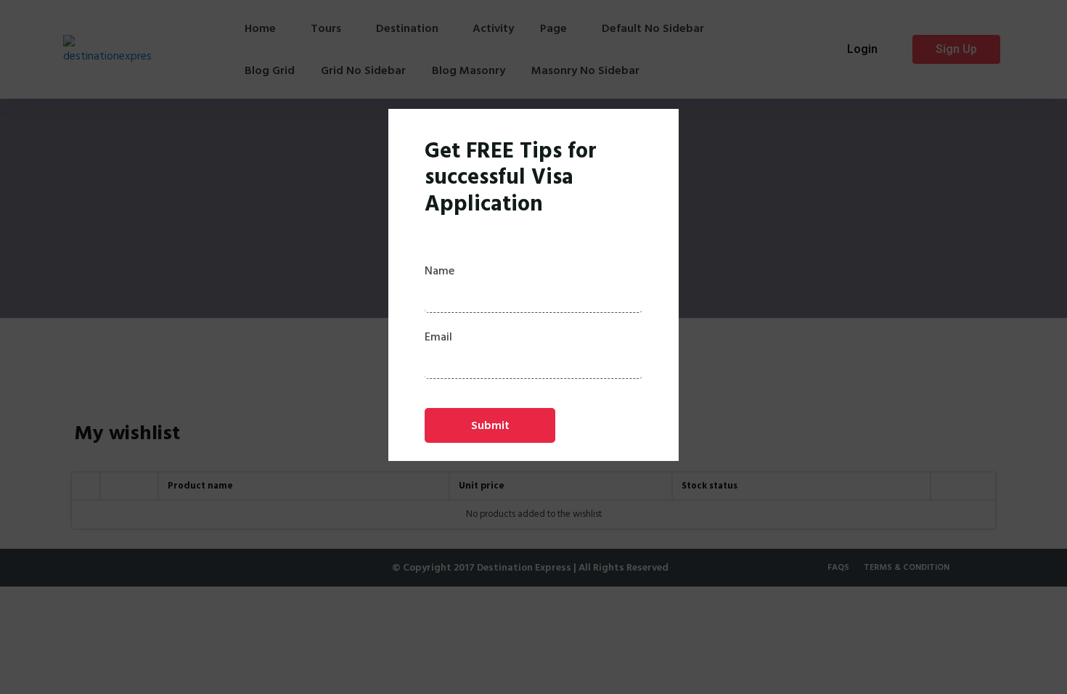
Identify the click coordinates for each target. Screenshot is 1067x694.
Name (439, 270)
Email (438, 336)
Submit (490, 425)
